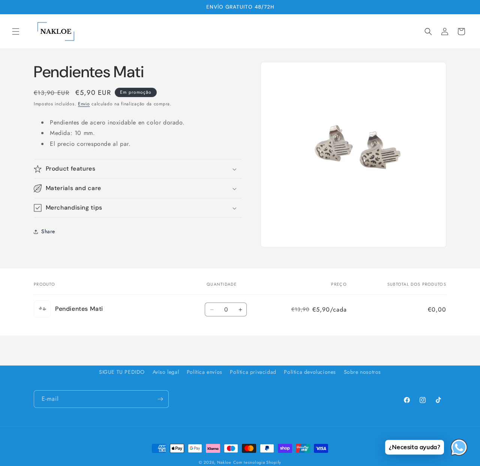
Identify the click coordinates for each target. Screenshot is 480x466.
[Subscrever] (160, 399)
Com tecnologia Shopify (257, 462)
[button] (16, 31)
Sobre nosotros (362, 372)
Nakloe (224, 462)
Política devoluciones (310, 372)
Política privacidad (253, 372)
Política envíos (204, 372)
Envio (84, 103)
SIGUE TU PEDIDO (122, 372)
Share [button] (48, 231)
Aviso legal (166, 372)
